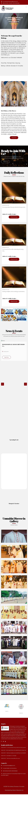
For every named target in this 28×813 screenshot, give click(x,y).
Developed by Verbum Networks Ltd (14, 790)
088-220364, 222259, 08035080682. (11, 3)
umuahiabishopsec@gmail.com (10, 1)
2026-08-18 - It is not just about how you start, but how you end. (13, 747)
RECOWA (21, 713)
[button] (26, 7)
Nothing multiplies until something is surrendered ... (13, 291)
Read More (14, 137)
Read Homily (14, 217)
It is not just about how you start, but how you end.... (13, 207)
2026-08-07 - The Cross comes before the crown (10, 758)
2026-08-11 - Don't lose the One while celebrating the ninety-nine (13, 750)
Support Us (5, 161)
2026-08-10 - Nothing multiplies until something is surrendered (13, 752)
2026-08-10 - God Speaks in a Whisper (8, 755)
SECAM (6, 711)
